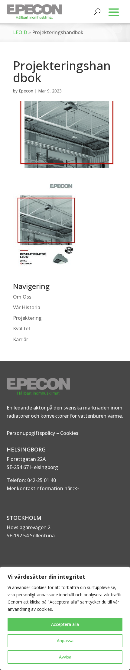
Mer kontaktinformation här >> (43, 488)
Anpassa (65, 640)
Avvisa (65, 657)
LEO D (20, 32)
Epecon (26, 91)
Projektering (27, 318)
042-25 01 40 (41, 480)
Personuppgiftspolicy (31, 433)
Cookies (69, 433)
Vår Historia (26, 307)
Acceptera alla (65, 624)
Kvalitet (22, 328)
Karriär (20, 339)
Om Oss (22, 296)
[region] (65, 618)
